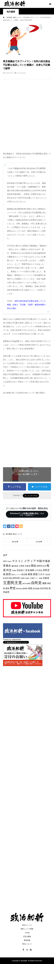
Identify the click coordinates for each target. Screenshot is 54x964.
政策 (30, 574)
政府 (8, 574)
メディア (30, 561)
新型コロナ (39, 574)
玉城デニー (34, 578)
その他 (27, 933)
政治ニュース (17, 534)
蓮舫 (44, 583)
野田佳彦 (19, 588)
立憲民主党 (12, 582)
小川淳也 (38, 570)
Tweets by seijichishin (12, 639)
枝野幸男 (16, 578)
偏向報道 (14, 566)
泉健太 (27, 578)
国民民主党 (41, 566)
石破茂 (46, 578)
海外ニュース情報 (27, 929)
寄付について (27, 944)
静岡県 (25, 589)
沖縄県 (22, 578)
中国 (39, 561)
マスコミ (17, 560)
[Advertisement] (27, 117)
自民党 (36, 583)
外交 (9, 570)
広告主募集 (27, 936)
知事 (40, 578)
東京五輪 (8, 578)
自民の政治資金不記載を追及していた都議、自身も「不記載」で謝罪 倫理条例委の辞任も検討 (26, 304)
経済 (24, 583)
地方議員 (11, 12)
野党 (13, 588)
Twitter (9, 561)
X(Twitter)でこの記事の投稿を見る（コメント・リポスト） (27, 514)
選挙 (7, 588)
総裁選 (28, 583)
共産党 (27, 566)
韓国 (30, 588)
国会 (33, 565)
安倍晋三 (21, 570)
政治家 (24, 574)
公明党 (21, 566)
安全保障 (29, 570)
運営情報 (27, 940)
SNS (5, 561)
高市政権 (36, 589)
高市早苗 (44, 588)
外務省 (14, 570)
